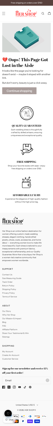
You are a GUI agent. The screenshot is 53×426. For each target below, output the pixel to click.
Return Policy (8, 285)
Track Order (7, 282)
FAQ (4, 326)
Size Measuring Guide (11, 278)
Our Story (6, 311)
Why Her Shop (8, 315)
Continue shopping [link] (19, 91)
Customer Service (10, 359)
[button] (3, 13)
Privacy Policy (8, 293)
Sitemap (6, 337)
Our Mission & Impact (11, 318)
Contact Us (7, 274)
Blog (4, 322)
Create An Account (10, 355)
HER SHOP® (30, 410)
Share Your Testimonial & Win (15, 333)
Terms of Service (9, 296)
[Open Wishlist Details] (8, 413)
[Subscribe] (47, 380)
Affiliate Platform (9, 329)
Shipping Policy (9, 289)
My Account (7, 351)
